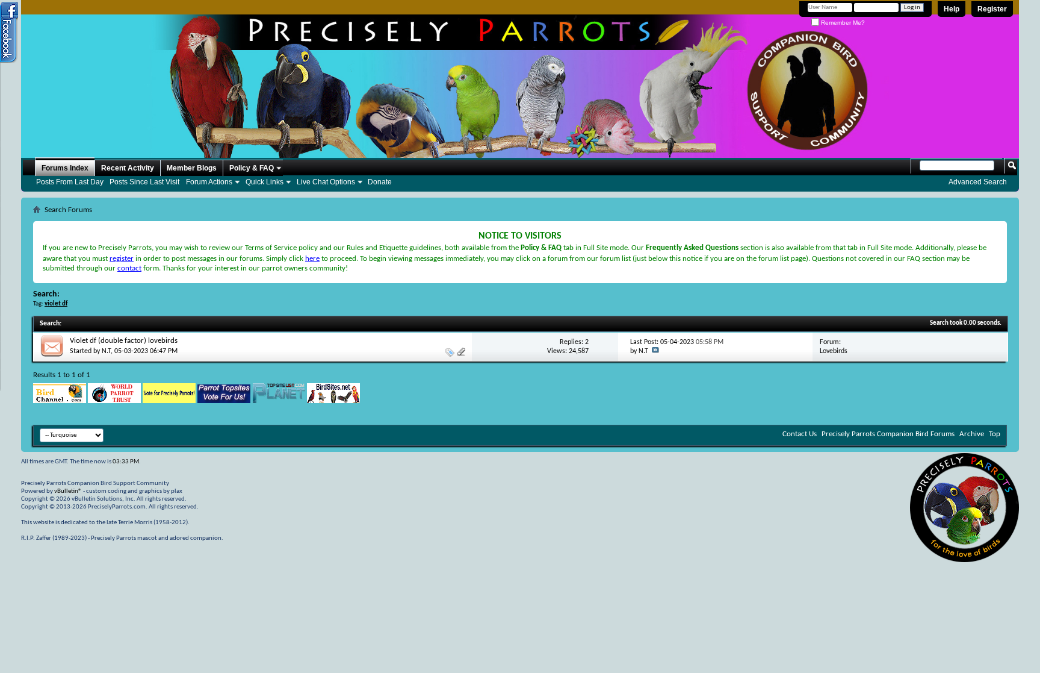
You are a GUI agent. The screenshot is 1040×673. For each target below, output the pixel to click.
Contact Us (799, 434)
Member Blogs (192, 168)
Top (994, 434)
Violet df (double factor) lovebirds (124, 341)
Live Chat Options (326, 182)
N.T (106, 351)
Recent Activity (127, 168)
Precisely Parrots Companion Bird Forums (888, 434)
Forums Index (65, 168)
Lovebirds (833, 351)
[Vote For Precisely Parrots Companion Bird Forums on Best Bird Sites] (169, 401)
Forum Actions (209, 182)
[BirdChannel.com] (59, 401)
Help (951, 9)
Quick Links (264, 182)
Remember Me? (842, 22)
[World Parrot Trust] (114, 401)
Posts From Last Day (70, 182)
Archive (971, 434)
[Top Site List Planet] (278, 401)
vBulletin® (68, 491)
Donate (380, 182)
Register (992, 9)
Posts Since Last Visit (144, 182)
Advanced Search (978, 182)
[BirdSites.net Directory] (333, 401)
